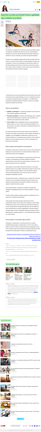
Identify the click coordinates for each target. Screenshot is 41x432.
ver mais (20, 418)
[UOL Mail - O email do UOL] (33, 2)
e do (39, 236)
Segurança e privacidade (29, 430)
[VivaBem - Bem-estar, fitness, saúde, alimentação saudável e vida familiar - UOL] (5, 1)
